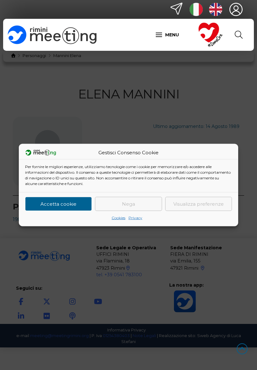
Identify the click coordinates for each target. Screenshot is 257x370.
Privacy (135, 217)
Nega (128, 204)
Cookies (118, 217)
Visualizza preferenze (198, 204)
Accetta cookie (58, 204)
